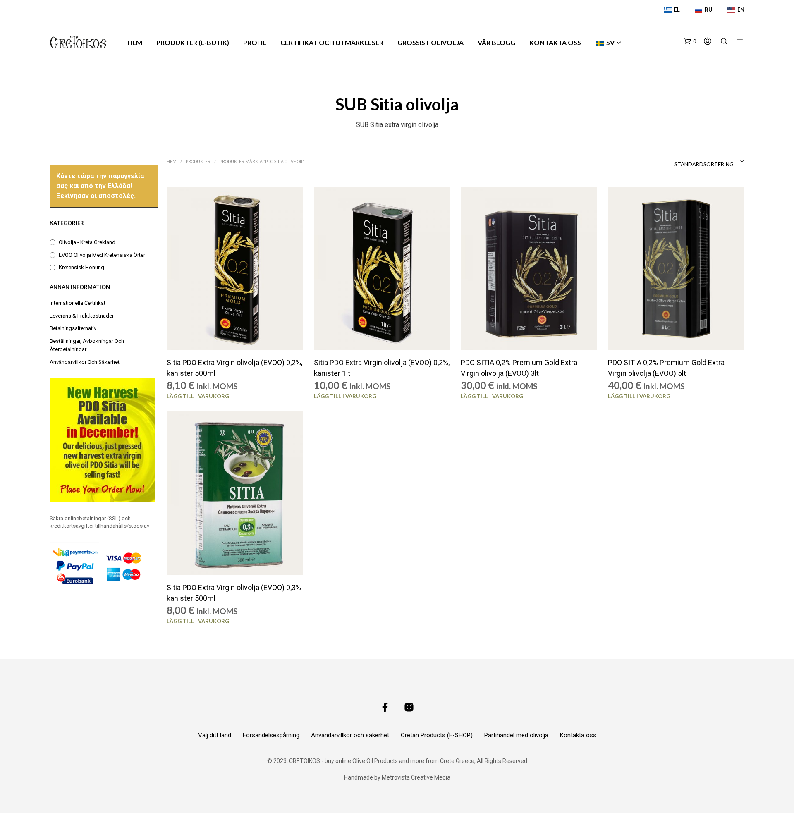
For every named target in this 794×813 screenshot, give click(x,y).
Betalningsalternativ (73, 328)
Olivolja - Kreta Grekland (87, 242)
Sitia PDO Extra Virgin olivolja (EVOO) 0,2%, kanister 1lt (382, 368)
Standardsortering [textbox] (704, 164)
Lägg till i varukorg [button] (198, 396)
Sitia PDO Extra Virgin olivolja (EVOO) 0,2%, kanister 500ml (234, 368)
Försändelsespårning (271, 735)
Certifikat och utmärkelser (331, 42)
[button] (690, 41)
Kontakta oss (555, 42)
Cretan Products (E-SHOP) (437, 735)
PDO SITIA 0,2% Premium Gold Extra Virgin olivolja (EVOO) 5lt (666, 368)
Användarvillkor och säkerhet (85, 362)
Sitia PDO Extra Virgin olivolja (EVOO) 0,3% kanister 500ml (234, 593)
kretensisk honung (81, 267)
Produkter (198, 161)
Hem (134, 42)
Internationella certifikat (77, 303)
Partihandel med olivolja (516, 735)
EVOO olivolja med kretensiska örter (102, 255)
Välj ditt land (214, 735)
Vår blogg (496, 42)
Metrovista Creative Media (416, 778)
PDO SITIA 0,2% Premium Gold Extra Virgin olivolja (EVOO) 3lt (519, 368)
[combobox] (685, 161)
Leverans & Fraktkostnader (82, 316)
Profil (254, 42)
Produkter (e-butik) (192, 42)
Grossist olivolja (430, 42)
